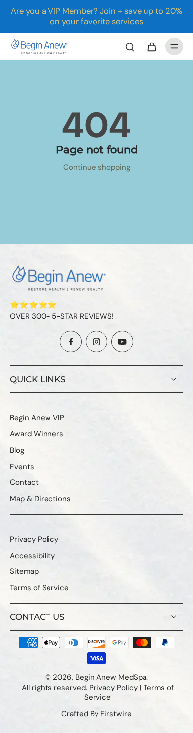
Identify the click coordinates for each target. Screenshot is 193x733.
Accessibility (32, 556)
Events (22, 467)
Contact (24, 482)
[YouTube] (122, 341)
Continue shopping (96, 167)
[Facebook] (71, 341)
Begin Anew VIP (37, 418)
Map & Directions (40, 499)
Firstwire (116, 714)
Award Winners (36, 434)
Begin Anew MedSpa (110, 677)
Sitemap (24, 571)
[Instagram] (96, 341)
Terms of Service (39, 588)
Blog (17, 450)
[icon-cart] (151, 46)
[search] (130, 46)
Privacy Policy (34, 539)
